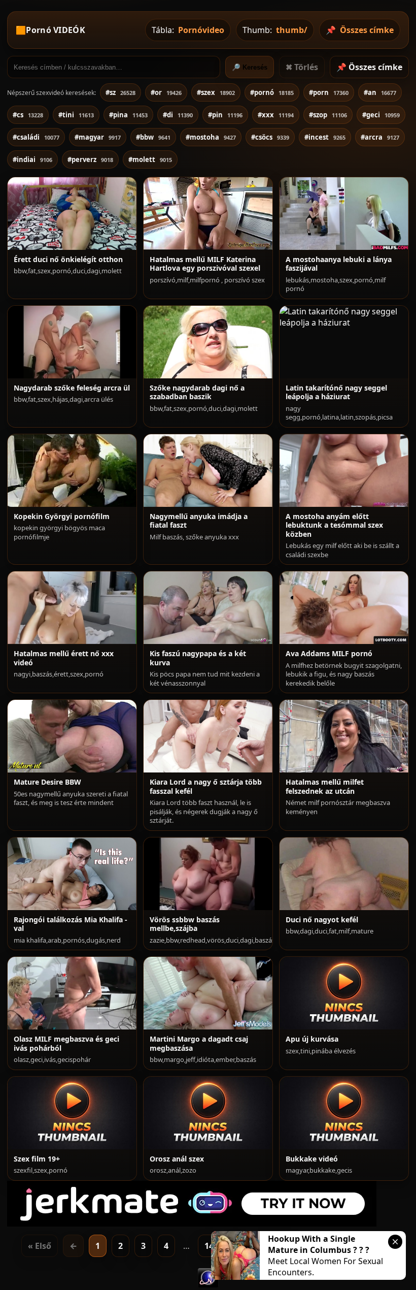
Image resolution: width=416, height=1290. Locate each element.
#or (166, 92)
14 (209, 1245)
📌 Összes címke (369, 67)
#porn (329, 92)
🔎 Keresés (249, 67)
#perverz (90, 159)
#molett (150, 159)
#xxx (276, 114)
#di (178, 114)
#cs (28, 114)
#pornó (272, 92)
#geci (381, 114)
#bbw (153, 137)
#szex (216, 92)
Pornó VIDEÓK (55, 30)
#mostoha (211, 137)
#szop (328, 114)
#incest (324, 137)
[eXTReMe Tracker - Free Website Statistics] (208, 1284)
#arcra (380, 137)
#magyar (98, 137)
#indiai (32, 159)
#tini (76, 114)
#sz (120, 92)
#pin (225, 114)
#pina (128, 114)
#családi (36, 137)
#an (380, 92)
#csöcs (270, 137)
